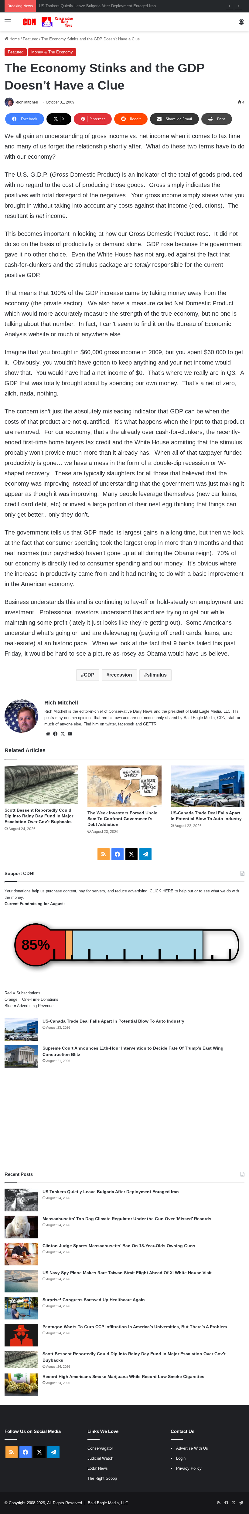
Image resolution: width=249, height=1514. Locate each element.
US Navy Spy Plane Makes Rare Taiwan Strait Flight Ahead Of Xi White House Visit (127, 1272)
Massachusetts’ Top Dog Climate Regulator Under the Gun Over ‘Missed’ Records (127, 1218)
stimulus (157, 674)
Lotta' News (97, 1468)
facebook (126, 724)
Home (14, 39)
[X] (62, 734)
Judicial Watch (100, 1458)
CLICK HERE (161, 891)
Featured (30, 39)
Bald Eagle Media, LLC (108, 1503)
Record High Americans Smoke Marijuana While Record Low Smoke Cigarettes (123, 1376)
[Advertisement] (124, 1119)
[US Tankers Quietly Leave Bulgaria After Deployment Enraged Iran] (21, 1200)
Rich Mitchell (26, 102)
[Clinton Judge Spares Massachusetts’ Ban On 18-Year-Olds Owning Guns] (21, 1254)
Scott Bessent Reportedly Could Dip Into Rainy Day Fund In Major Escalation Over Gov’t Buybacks (39, 816)
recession (120, 674)
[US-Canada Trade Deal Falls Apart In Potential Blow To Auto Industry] (207, 786)
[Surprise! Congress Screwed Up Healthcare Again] (21, 1308)
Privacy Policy (189, 1468)
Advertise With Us (192, 1448)
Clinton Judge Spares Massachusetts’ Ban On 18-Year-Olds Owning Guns (119, 1245)
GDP (89, 674)
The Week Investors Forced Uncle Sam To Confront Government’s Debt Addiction (122, 818)
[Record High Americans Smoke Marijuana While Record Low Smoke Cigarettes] (21, 1384)
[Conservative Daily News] (48, 22)
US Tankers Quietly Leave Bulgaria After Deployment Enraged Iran (111, 1191)
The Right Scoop (102, 1478)
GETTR (149, 724)
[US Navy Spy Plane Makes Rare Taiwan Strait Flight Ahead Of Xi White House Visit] (21, 1281)
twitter (110, 724)
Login (181, 1458)
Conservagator (100, 1448)
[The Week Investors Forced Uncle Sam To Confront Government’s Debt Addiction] (124, 786)
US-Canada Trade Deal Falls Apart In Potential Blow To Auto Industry (113, 1021)
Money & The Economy (52, 52)
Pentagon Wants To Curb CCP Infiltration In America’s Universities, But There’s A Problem (135, 1326)
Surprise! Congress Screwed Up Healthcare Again (94, 1299)
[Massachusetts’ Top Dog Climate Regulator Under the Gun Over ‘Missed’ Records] (21, 1227)
